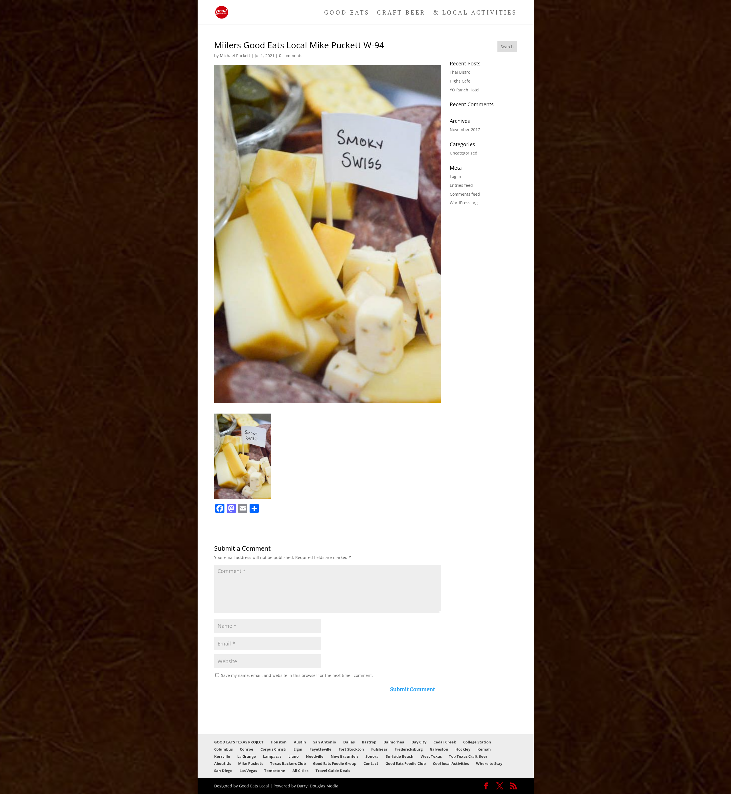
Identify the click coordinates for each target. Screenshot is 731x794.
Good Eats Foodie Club (405, 763)
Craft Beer (401, 13)
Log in (455, 176)
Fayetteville (321, 749)
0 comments (290, 55)
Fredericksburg (409, 749)
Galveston (439, 749)
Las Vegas (248, 770)
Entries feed (461, 185)
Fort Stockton (351, 749)
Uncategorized (463, 153)
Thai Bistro (460, 72)
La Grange (246, 756)
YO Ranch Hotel (464, 90)
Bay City (418, 742)
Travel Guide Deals (333, 770)
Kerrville (222, 756)
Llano (293, 756)
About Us (222, 763)
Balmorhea (393, 742)
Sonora (372, 756)
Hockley (462, 749)
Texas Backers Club (288, 763)
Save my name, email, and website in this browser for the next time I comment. (297, 675)
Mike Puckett (250, 763)
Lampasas (272, 756)
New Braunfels (344, 756)
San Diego (223, 770)
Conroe (246, 749)
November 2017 (465, 129)
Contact (371, 763)
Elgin (298, 749)
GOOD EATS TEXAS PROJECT (239, 742)
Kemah (484, 749)
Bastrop (369, 742)
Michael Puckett (235, 55)
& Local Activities (475, 13)
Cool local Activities (451, 763)
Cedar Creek (444, 742)
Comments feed (465, 194)
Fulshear (379, 749)
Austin (300, 742)
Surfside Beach (399, 756)
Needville (315, 756)
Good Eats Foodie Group (334, 763)
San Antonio (324, 742)
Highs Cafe (460, 81)
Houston (279, 742)
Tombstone (274, 770)
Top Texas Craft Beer (468, 756)
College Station (477, 742)
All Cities (300, 770)
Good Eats (346, 13)
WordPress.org (464, 202)
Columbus (223, 749)
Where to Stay (489, 763)
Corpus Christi (273, 749)
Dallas (349, 742)
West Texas (431, 756)
